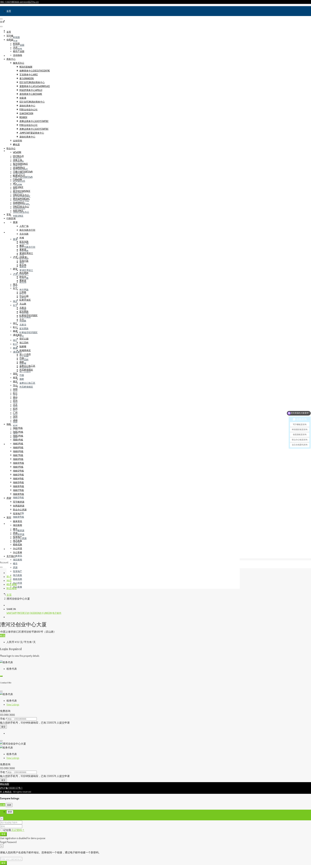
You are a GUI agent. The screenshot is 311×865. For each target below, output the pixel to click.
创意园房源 (18, 534)
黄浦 (15, 239)
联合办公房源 (20, 509)
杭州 (15, 425)
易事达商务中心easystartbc (33, 121)
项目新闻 (17, 559)
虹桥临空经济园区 (28, 332)
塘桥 (21, 379)
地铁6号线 (18, 451)
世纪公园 (24, 338)
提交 (3, 726)
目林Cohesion (26, 113)
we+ (15, 183)
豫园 (21, 245)
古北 (21, 336)
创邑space (18, 215)
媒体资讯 (17, 555)
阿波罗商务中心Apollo (30, 90)
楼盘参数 (11, 584)
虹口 (15, 344)
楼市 (15, 563)
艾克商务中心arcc (28, 74)
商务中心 (11, 59)
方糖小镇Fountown (23, 171)
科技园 (16, 37)
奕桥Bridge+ (19, 202)
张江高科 (24, 359)
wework (17, 152)
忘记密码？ (18, 830)
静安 (15, 268)
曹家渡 (22, 280)
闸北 (15, 301)
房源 (8, 523)
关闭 (9, 805)
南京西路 (24, 289)
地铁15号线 (18, 482)
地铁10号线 (18, 463)
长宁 (15, 305)
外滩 (21, 237)
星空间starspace (21, 191)
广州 (15, 412)
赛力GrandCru (26, 78)
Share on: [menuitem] (11, 609)
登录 (3, 834)
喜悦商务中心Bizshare (30, 94)
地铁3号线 (18, 435)
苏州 (15, 400)
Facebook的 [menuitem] (36, 613)
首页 (8, 11)
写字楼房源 (18, 530)
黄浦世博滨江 (26, 270)
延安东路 (24, 258)
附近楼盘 (11, 588)
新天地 (22, 264)
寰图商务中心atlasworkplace (34, 86)
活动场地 (17, 48)
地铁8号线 (18, 447)
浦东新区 (17, 334)
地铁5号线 (18, 443)
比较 (2, 804)
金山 (15, 397)
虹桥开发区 (25, 299)
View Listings (12, 704)
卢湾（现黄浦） (21, 257)
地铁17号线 (18, 490)
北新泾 (22, 324)
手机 (3, 718)
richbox (23, 117)
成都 (15, 420)
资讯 (8, 548)
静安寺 (22, 276)
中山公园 (24, 296)
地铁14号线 (18, 478)
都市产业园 (18, 51)
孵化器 (16, 144)
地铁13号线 (18, 497)
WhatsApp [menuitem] (11, 613)
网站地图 (4, 784)
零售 (8, 222)
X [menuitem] (42, 613)
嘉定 (15, 381)
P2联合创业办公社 (28, 109)
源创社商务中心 (27, 105)
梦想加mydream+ (21, 198)
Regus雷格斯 (25, 66)
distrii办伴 (18, 156)
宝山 (15, 385)
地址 (9, 580)
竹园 (21, 375)
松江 (15, 393)
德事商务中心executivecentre (34, 70)
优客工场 (17, 160)
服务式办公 (18, 62)
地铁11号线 (18, 466)
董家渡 (22, 249)
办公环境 (17, 582)
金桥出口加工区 (27, 382)
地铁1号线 (18, 428)
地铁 (8, 444)
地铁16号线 (18, 486)
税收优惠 (17, 579)
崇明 (15, 389)
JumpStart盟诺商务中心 (31, 132)
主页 (9, 594)
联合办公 (11, 148)
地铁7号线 (18, 455)
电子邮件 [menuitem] (56, 613)
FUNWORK (17, 184)
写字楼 (9, 20)
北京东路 (24, 233)
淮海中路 (24, 261)
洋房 (15, 41)
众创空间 (17, 140)
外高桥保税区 (26, 386)
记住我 (7, 830)
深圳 (15, 416)
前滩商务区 (25, 350)
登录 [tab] (10, 812)
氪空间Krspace (20, 163)
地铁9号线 (18, 459)
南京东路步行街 (27, 247)
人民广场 (24, 226)
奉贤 (15, 377)
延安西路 (24, 328)
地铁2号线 (18, 431)
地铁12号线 (18, 470)
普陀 (15, 373)
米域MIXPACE (19, 167)
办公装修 (17, 586)
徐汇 (15, 340)
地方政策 (17, 575)
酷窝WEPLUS (19, 175)
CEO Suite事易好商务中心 (32, 82)
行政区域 (11, 232)
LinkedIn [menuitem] (48, 613)
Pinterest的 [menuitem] (23, 613)
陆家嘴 (22, 346)
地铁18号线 (18, 516)
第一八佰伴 (25, 354)
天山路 (22, 303)
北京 (15, 404)
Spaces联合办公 (21, 195)
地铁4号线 (18, 439)
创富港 (22, 97)
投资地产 (17, 571)
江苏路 (22, 292)
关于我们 (11, 556)
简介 (9, 576)
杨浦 (15, 347)
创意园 (9, 39)
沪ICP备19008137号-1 (11, 788)
